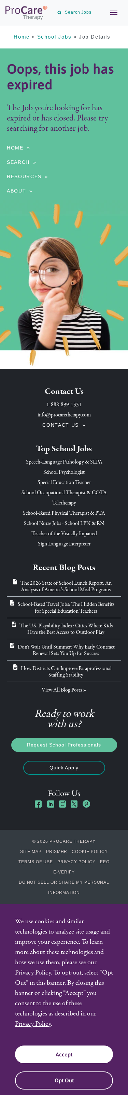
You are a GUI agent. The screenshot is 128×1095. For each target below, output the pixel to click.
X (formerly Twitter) (74, 805)
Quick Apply (64, 767)
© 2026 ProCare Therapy (63, 841)
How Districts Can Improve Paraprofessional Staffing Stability (66, 671)
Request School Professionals (64, 745)
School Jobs (54, 37)
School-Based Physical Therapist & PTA (64, 513)
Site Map (31, 851)
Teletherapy (64, 502)
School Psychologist (64, 472)
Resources (24, 176)
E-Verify (64, 872)
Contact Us (60, 425)
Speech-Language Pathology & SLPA (64, 461)
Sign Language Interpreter (64, 543)
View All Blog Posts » (64, 689)
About (16, 191)
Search (18, 162)
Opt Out (64, 1080)
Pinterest (86, 804)
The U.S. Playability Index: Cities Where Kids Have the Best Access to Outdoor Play (66, 629)
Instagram (62, 804)
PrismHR (57, 851)
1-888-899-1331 (64, 404)
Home (22, 37)
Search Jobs (78, 12)
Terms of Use (35, 861)
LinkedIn (50, 804)
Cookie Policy (90, 851)
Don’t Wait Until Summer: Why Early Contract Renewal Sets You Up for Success (66, 650)
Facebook (38, 804)
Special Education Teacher (64, 482)
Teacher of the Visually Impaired (64, 533)
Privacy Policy (76, 861)
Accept (64, 1054)
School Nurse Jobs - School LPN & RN (64, 523)
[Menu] (110, 12)
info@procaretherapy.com (64, 414)
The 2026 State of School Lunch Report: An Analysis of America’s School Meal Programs (66, 586)
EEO (105, 861)
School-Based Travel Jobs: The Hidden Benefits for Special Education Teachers (66, 607)
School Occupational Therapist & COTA (64, 492)
